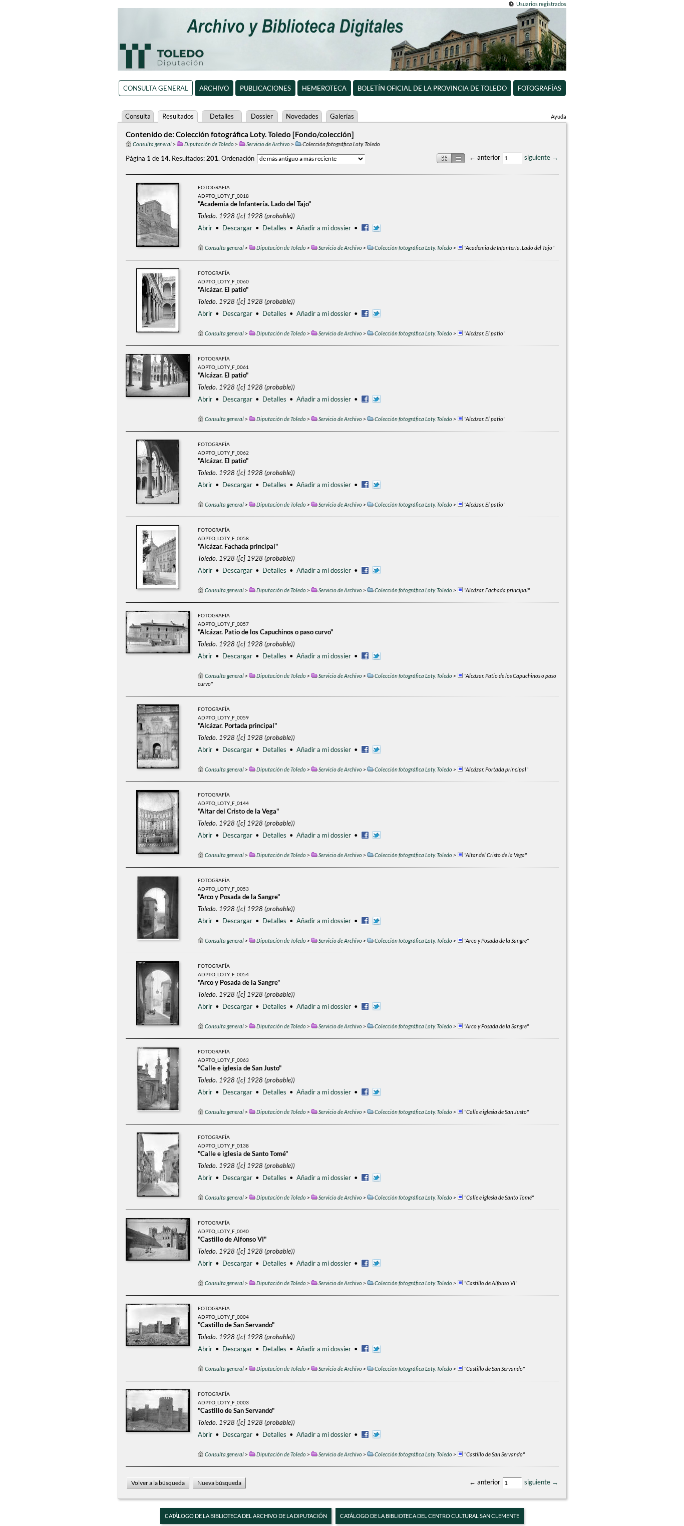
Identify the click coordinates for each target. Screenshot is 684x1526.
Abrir (205, 228)
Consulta (138, 116)
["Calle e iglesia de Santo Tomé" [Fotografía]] (158, 1165)
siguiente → (541, 157)
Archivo (214, 88)
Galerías (342, 116)
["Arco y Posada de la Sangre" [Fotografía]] (158, 908)
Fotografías (539, 88)
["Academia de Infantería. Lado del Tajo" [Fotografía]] (157, 215)
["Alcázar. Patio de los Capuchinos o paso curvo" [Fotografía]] (158, 643)
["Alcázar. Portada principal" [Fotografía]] (158, 736)
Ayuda (558, 116)
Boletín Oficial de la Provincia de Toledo (432, 88)
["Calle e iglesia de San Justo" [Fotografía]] (158, 1079)
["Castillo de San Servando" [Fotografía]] (158, 1336)
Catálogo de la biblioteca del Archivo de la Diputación (246, 1515)
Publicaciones (265, 88)
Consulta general (155, 88)
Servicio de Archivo (268, 144)
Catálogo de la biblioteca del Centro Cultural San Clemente (429, 1515)
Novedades (302, 116)
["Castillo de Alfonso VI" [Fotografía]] (158, 1250)
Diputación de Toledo (209, 144)
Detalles (222, 116)
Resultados (178, 116)
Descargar (237, 228)
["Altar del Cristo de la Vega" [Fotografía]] (157, 822)
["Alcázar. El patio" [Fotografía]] (157, 300)
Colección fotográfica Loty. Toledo (413, 247)
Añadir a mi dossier (323, 228)
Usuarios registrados (541, 4)
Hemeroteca (324, 88)
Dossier (262, 116)
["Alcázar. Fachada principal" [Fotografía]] (157, 557)
